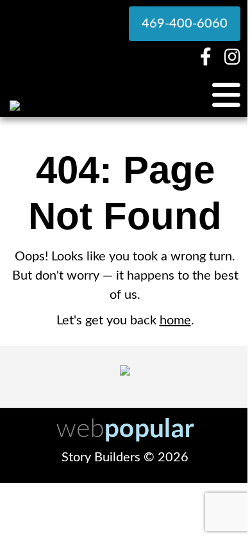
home (175, 320)
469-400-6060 (185, 23)
